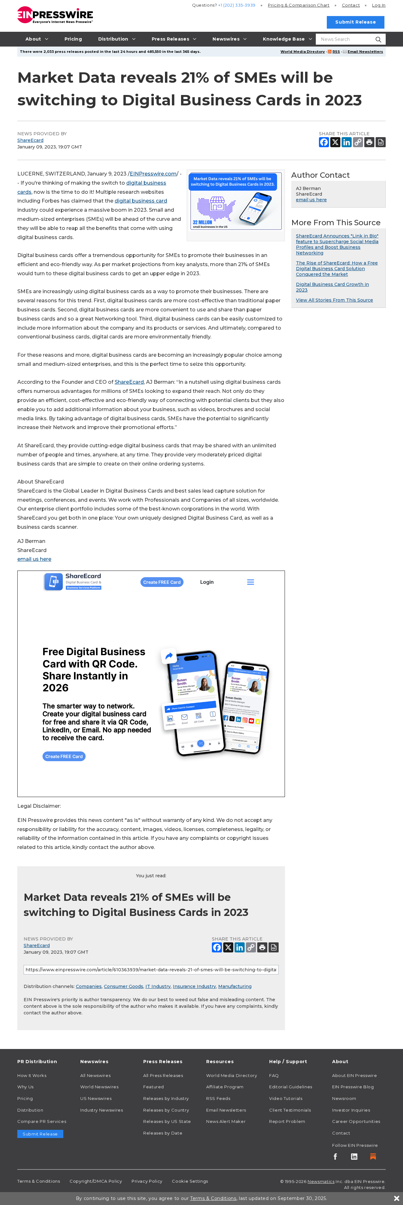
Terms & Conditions (38, 1181)
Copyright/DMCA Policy (96, 1181)
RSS (336, 51)
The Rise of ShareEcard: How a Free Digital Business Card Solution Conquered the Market (337, 268)
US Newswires (96, 1098)
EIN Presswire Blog (353, 1086)
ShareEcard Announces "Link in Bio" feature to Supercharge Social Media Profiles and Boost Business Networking (337, 244)
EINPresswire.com (153, 174)
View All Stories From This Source (334, 300)
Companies (89, 986)
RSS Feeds (218, 1098)
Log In (379, 5)
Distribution (30, 1110)
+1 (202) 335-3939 (237, 5)
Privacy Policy (147, 1181)
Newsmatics (321, 1181)
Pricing (299, 5)
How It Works (32, 1075)
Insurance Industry (194, 986)
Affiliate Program (225, 1086)
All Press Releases (163, 1075)
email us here (34, 559)
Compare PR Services (41, 1121)
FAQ (274, 1075)
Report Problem (287, 1121)
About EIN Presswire (354, 1075)
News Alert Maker (226, 1121)
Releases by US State (167, 1121)
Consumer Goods (123, 986)
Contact (351, 5)
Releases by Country (166, 1110)
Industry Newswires (101, 1110)
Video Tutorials (286, 1098)
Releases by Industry (166, 1098)
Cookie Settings (190, 1181)
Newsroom (344, 1098)
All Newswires (95, 1075)
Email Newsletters (365, 51)
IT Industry (158, 986)
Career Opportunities (356, 1121)
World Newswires (99, 1086)
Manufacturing (235, 986)
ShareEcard (30, 140)
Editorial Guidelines (290, 1086)
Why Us (25, 1086)
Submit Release (355, 22)
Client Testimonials (290, 1110)
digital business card (141, 201)
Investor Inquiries (351, 1110)
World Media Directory (303, 51)
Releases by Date (162, 1132)
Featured (153, 1086)
